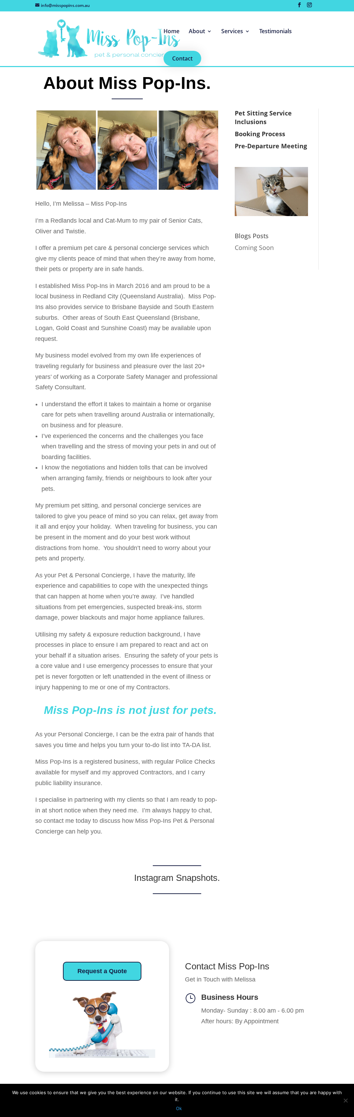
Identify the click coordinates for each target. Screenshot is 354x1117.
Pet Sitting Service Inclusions (263, 117)
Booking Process (260, 134)
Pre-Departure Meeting (271, 146)
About (197, 32)
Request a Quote (102, 971)
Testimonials (275, 32)
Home (171, 32)
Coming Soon (254, 247)
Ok (179, 1108)
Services (232, 32)
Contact (182, 58)
